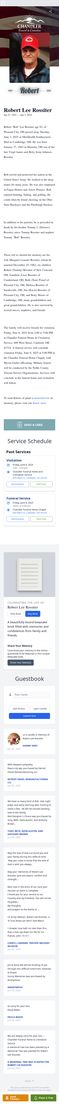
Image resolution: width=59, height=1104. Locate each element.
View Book (15, 613)
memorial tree (42, 398)
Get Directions (17, 484)
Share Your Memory (20, 662)
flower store (39, 403)
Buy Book (33, 613)
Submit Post (29, 715)
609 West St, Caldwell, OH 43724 (30, 477)
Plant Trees (41, 484)
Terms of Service (38, 1090)
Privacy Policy (21, 1090)
